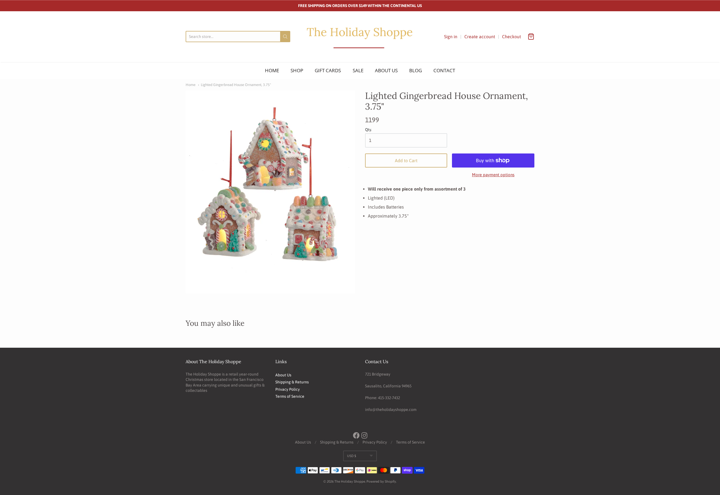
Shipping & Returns (292, 382)
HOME (272, 70)
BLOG (415, 70)
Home (190, 85)
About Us (283, 375)
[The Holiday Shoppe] (360, 36)
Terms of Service (289, 396)
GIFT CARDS (328, 70)
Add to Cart (406, 160)
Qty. (368, 130)
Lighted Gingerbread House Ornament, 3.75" (236, 85)
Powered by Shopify (381, 481)
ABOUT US (386, 70)
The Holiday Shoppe (349, 481)
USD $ (351, 456)
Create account (479, 36)
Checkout (511, 36)
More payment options (493, 174)
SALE (358, 70)
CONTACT (444, 70)
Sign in (450, 36)
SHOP (297, 70)
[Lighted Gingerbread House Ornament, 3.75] (270, 192)
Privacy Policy (287, 389)
